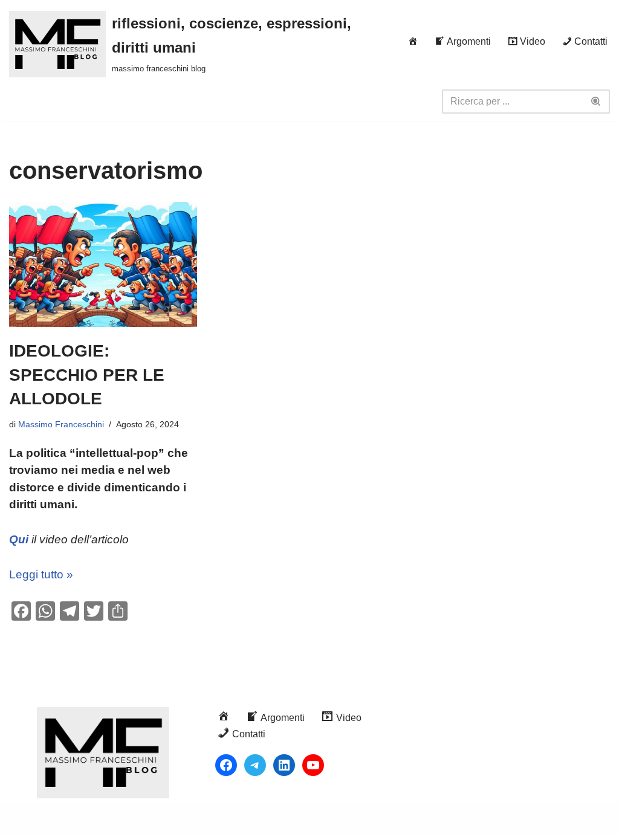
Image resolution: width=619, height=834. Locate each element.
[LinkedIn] (284, 765)
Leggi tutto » (41, 574)
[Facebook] (226, 765)
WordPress (117, 818)
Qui (18, 539)
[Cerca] (596, 101)
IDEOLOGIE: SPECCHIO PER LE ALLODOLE (86, 374)
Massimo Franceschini (61, 424)
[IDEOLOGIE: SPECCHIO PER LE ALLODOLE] (103, 265)
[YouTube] (313, 765)
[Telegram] (255, 765)
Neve (20, 818)
